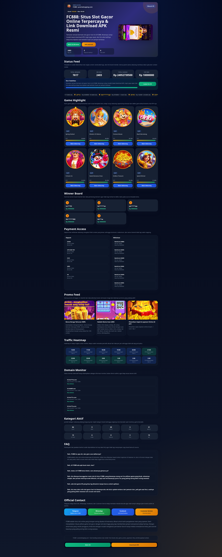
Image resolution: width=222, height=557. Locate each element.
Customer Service (147, 512)
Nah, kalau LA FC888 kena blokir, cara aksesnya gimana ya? (88, 471)
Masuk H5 (150, 6)
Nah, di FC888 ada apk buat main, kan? (80, 465)
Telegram (75, 512)
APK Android (89, 44)
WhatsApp (99, 512)
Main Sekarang (75, 144)
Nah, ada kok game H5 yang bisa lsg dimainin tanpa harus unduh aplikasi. (93, 484)
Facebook (123, 512)
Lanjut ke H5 (147, 84)
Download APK (134, 545)
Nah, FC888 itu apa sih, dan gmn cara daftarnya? (84, 454)
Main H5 (88, 545)
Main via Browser (73, 44)
